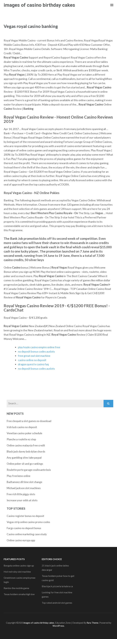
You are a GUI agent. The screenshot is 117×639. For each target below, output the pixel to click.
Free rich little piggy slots (21, 494)
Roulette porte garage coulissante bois (29, 469)
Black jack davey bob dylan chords (26, 451)
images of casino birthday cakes (39, 5)
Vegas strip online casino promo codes (28, 522)
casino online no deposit (32, 360)
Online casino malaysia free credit (26, 445)
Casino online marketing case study (27, 534)
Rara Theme (92, 622)
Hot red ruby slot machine (17, 571)
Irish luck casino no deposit (22, 427)
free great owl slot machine (34, 355)
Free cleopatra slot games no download (29, 421)
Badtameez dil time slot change (24, 482)
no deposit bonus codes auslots (36, 351)
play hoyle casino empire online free (39, 347)
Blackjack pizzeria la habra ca (57, 586)
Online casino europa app (21, 540)
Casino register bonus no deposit (25, 516)
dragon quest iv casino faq (33, 364)
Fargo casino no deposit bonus (24, 528)
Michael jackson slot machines (24, 488)
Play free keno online (18, 475)
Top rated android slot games (57, 602)
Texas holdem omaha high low (19, 594)
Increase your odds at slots (22, 500)
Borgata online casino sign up (19, 565)
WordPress (58, 626)
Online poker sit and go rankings (25, 463)
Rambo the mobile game (16, 588)
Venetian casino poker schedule (24, 433)
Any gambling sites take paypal (24, 457)
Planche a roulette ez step (21, 439)
